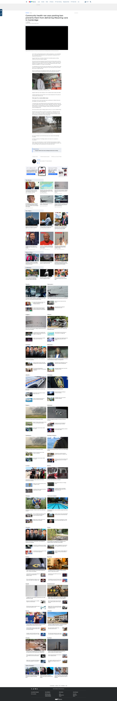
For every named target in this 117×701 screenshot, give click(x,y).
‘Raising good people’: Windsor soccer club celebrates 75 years (35, 510)
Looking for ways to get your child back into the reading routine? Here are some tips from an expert (61, 263)
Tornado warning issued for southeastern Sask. (34, 419)
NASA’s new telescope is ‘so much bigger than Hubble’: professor (32, 227)
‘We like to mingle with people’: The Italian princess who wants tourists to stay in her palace (57, 625)
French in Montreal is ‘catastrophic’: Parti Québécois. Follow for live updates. (35, 359)
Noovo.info (74, 693)
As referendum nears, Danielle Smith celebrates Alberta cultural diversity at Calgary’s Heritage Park (39, 333)
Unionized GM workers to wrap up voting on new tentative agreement (39, 551)
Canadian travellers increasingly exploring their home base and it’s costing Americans (32, 263)
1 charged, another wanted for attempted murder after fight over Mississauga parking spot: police (36, 299)
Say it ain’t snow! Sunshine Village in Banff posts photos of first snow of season (61, 191)
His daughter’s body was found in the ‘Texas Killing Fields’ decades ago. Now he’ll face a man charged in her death (32, 205)
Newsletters (63, 685)
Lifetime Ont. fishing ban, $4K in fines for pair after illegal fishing (57, 450)
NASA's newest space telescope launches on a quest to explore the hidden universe (56, 652)
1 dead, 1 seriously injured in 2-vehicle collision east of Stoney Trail (39, 338)
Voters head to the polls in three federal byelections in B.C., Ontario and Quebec (35, 571)
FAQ (59, 685)
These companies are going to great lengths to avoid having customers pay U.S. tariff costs (61, 204)
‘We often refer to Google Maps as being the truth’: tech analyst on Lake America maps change (61, 227)
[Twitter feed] (31, 688)
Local (39, 1)
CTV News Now (73, 1)
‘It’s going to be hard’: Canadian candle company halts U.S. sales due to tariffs (57, 571)
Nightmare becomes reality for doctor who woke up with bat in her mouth (46, 676)
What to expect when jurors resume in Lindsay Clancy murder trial (46, 227)
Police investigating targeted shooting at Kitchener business (56, 420)
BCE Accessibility (33, 693)
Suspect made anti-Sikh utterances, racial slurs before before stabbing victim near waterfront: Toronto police (39, 308)
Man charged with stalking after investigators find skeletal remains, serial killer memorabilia (56, 542)
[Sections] (26, 2)
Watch (47, 1)
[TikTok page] (33, 688)
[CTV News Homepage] (32, 1)
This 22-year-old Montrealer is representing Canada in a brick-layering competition (39, 369)
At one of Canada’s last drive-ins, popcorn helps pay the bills (46, 263)
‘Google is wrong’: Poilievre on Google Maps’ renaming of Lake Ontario (31, 247)
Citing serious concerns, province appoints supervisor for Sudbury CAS (61, 454)
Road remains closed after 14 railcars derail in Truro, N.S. (39, 393)
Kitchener (27, 12)
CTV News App (52, 685)
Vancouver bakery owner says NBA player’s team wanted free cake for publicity (61, 676)
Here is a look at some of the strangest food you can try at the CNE (61, 278)
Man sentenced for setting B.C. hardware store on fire (60, 307)
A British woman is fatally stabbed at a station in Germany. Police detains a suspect (61, 552)
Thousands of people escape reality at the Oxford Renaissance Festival (35, 480)
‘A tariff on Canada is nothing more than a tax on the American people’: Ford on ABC (46, 247)
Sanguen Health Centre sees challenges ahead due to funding (46, 150)
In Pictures (51, 1)
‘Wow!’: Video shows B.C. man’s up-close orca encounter (46, 204)
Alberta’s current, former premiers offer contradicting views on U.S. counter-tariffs (61, 460)
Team (66, 685)
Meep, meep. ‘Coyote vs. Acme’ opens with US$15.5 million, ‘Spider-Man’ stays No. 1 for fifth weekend (57, 598)
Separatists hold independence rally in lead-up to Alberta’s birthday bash (32, 676)
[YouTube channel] (35, 688)
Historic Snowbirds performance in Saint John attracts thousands (38, 399)
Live (78, 1)
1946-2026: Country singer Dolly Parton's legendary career (45, 278)
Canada (42, 1)
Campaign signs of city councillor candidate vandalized (60, 398)
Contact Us (56, 685)
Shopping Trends (66, 1)
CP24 (60, 693)
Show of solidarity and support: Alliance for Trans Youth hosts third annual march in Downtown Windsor (39, 514)
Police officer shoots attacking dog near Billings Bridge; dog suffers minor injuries (61, 339)
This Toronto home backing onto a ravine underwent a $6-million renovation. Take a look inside (32, 278)
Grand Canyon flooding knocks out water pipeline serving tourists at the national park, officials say (35, 652)
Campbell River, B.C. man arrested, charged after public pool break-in (57, 510)
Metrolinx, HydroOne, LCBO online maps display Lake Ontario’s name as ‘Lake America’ (46, 191)
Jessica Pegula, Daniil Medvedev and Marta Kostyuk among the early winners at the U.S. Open (35, 625)
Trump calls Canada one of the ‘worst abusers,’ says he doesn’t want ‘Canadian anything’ (31, 191)
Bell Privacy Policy (48, 693)
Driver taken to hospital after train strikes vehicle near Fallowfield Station (57, 329)
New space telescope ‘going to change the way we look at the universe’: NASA (60, 247)
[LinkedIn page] (37, 688)
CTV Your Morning (58, 1)
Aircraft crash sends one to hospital (54, 479)
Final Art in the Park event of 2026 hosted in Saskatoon (38, 453)
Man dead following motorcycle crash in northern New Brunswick (35, 389)
